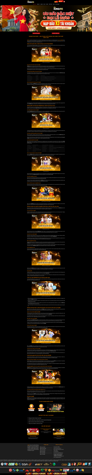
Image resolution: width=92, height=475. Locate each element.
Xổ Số (54, 4)
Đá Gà (44, 4)
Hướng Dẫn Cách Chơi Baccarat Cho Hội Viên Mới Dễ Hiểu (33, 436)
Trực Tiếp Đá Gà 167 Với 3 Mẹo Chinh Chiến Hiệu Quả (59, 436)
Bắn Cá (38, 4)
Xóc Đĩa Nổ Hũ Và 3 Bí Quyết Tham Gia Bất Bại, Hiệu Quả (46, 429)
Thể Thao (50, 4)
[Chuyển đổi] (28, 418)
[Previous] (2, 18)
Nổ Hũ (47, 4)
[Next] (89, 18)
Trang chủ (34, 4)
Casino (41, 4)
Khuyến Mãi (57, 4)
